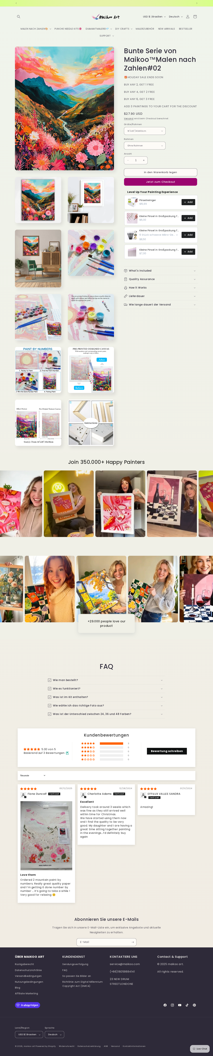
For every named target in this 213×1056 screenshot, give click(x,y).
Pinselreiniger (147, 200)
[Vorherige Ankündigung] (16, 3)
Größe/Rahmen (133, 124)
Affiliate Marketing (26, 993)
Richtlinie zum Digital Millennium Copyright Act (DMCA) (82, 984)
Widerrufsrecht (67, 1046)
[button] (18, 16)
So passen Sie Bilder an (76, 976)
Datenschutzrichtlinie (28, 970)
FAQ (64, 970)
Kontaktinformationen (134, 1046)
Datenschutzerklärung (89, 1046)
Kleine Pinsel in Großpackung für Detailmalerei (159, 216)
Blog (17, 987)
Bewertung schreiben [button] (167, 751)
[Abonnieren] (132, 942)
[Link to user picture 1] (46, 835)
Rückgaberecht (24, 964)
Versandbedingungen (28, 976)
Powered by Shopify (46, 1046)
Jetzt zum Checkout (160, 182)
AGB (106, 1046)
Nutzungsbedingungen (29, 981)
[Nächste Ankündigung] (197, 3)
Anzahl (128, 153)
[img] (28, 789)
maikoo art (29, 1046)
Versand (128, 118)
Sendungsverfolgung (75, 964)
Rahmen (128, 139)
